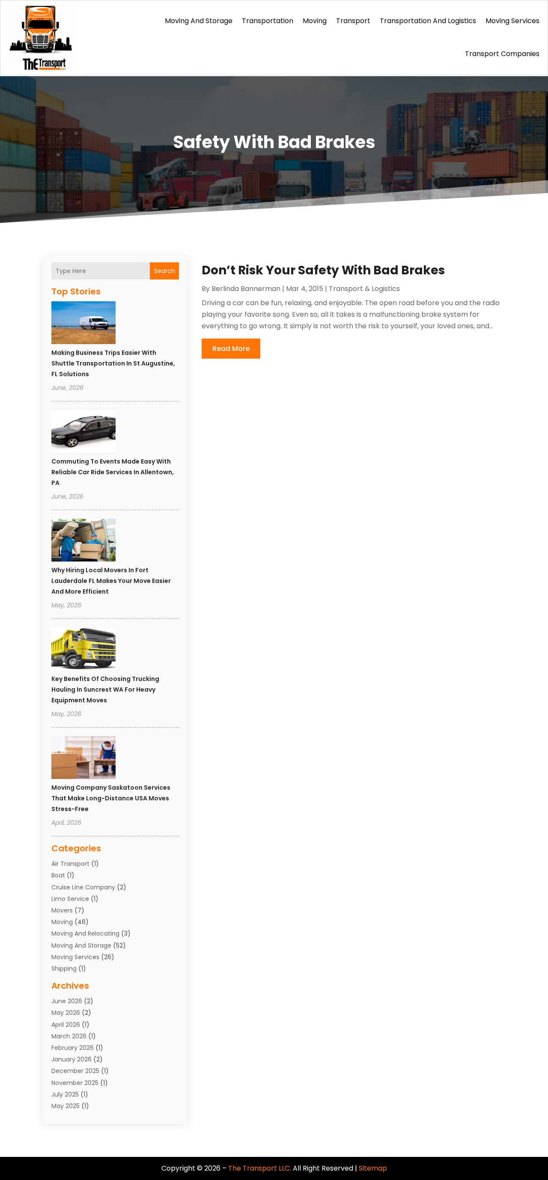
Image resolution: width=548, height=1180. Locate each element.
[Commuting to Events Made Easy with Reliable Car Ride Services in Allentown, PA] (83, 432)
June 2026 (66, 1001)
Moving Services (512, 21)
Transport (353, 21)
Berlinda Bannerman (245, 289)
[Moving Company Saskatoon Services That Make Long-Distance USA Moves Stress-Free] (83, 759)
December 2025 (75, 1071)
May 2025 (65, 1106)
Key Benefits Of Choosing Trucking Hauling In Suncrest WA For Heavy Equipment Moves (105, 689)
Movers (62, 910)
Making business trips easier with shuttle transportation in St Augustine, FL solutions (113, 363)
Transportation (267, 21)
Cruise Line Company (83, 887)
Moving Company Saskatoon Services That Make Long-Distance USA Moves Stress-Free (110, 798)
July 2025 (65, 1094)
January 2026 (71, 1059)
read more (231, 349)
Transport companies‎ (502, 54)
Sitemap (373, 1168)
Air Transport (70, 863)
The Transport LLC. (259, 1168)
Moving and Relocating (85, 933)
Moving (315, 21)
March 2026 (68, 1036)
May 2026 (65, 1012)
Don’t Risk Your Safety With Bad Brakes (323, 270)
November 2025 (74, 1083)
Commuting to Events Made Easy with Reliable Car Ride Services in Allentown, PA (112, 472)
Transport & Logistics (364, 289)
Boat (58, 875)
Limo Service (70, 899)
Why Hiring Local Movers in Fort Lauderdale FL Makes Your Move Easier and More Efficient (111, 581)
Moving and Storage (198, 21)
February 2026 (72, 1047)
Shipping (64, 968)
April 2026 (65, 1024)
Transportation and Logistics (428, 21)
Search (164, 271)
